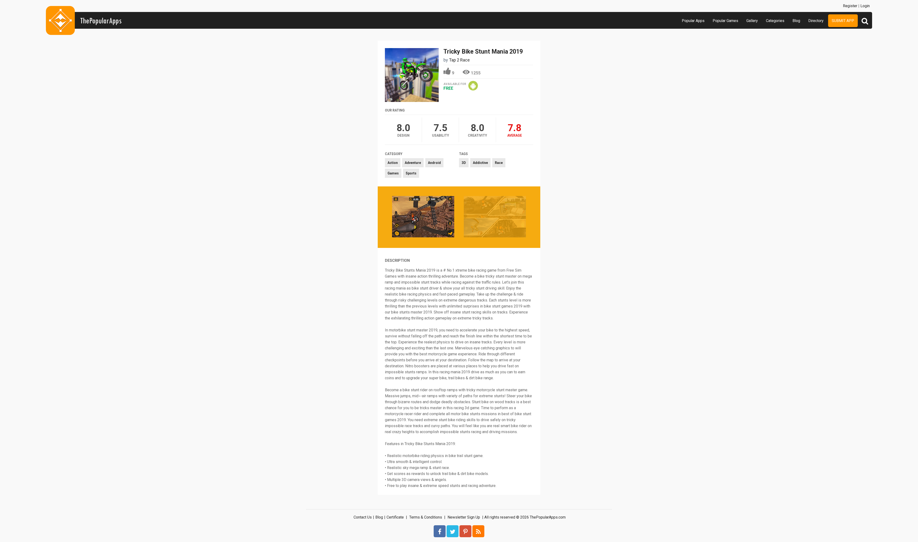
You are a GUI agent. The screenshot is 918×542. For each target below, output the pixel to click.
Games (393, 173)
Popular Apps (693, 20)
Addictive (480, 163)
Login (865, 6)
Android (434, 163)
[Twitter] (453, 531)
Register (850, 6)
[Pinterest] (465, 531)
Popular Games (725, 20)
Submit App (843, 20)
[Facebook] (440, 531)
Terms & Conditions (425, 517)
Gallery (752, 20)
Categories (775, 20)
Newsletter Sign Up (464, 517)
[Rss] (478, 531)
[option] (423, 217)
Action (393, 163)
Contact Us (363, 517)
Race (499, 163)
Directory (816, 20)
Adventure (413, 163)
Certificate (395, 517)
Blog (796, 20)
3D (464, 163)
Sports (411, 173)
